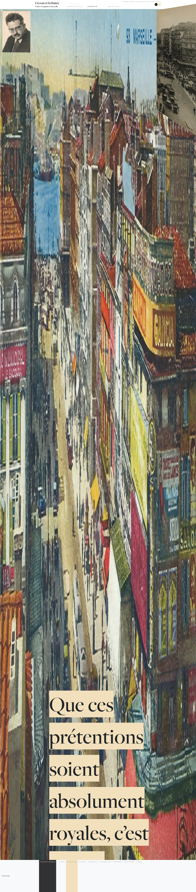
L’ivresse (139, 862)
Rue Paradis (117, 862)
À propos (125, 1)
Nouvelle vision (105, 862)
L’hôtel (62, 862)
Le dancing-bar (128, 862)
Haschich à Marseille (47, 862)
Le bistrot (82, 862)
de (156, 4)
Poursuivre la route (137, 1)
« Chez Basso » (93, 862)
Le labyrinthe (72, 862)
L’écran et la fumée (47, 3)
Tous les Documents (153, 1)
